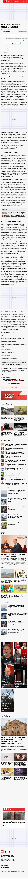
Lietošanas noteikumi (20, 871)
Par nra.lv (2, 871)
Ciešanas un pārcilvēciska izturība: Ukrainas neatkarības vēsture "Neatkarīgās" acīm (14, 470)
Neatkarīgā (5, 22)
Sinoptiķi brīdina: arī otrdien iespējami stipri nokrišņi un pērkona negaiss (20, 779)
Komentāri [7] (14, 387)
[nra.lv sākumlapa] (4, 1)
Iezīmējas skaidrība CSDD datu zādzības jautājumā (13, 555)
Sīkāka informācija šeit (5, 349)
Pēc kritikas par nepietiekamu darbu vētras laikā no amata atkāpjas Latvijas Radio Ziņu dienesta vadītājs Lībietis (13, 740)
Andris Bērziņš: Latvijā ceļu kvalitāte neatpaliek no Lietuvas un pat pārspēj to (15, 453)
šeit (20, 364)
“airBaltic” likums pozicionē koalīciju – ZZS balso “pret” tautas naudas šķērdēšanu (6, 580)
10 (24, 479)
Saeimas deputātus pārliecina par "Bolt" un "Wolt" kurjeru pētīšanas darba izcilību (7, 595)
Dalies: (9, 383)
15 (14, 509)
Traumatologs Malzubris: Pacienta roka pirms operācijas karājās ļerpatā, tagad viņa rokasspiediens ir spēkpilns (16, 483)
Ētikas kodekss (8, 873)
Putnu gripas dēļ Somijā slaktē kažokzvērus (13, 457)
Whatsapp (19, 380)
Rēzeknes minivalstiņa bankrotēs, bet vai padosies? (16, 449)
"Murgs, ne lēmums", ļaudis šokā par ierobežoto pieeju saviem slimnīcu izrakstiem (20, 434)
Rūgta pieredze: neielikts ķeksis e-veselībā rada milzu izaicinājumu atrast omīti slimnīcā (19, 418)
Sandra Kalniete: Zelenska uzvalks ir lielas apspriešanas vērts (16, 445)
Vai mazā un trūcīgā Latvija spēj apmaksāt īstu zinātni (20, 580)
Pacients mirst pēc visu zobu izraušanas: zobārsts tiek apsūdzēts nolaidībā (16, 516)
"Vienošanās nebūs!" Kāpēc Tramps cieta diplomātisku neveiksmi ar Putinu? (15, 478)
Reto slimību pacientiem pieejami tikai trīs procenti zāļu (16, 465)
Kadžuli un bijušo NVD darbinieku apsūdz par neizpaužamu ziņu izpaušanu (6, 434)
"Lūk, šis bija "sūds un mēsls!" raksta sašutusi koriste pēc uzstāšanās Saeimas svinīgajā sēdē (16, 213)
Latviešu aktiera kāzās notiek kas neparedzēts (17, 523)
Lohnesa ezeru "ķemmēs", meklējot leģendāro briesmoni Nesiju (13, 474)
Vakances (13, 873)
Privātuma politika (14, 871)
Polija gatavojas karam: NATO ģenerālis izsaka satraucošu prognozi (16, 508)
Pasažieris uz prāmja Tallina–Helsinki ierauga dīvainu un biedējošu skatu (16, 492)
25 (15, 471)
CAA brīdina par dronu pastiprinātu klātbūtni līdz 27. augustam (7, 763)
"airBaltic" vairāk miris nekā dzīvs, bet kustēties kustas (20, 595)
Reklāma (5, 871)
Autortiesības (3, 873)
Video (3, 639)
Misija (9, 871)
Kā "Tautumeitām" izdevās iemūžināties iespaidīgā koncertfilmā (15, 461)
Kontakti (17, 873)
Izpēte (9, 22)
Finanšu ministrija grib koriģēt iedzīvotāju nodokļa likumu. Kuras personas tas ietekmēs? (16, 216)
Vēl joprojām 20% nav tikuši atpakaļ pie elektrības (6, 778)
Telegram (14, 380)
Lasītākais (5, 488)
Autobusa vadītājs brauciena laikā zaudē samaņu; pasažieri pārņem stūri (17, 500)
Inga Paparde (3, 29)
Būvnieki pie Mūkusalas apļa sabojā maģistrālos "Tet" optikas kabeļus (7, 417)
